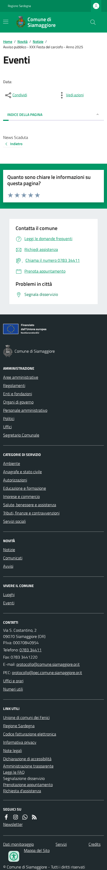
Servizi (61, 844)
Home (7, 41)
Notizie (38, 41)
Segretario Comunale (21, 435)
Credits (95, 844)
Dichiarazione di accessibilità (27, 759)
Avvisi (8, 566)
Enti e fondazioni (17, 394)
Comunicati (12, 558)
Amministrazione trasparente (28, 766)
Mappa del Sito (37, 850)
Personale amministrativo (25, 410)
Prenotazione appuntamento (28, 784)
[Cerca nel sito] (91, 22)
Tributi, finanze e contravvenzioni (31, 513)
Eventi (8, 603)
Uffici (7, 427)
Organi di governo (18, 402)
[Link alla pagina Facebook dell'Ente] (6, 817)
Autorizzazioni (15, 480)
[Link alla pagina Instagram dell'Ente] (15, 817)
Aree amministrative (20, 377)
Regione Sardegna (19, 6)
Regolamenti (14, 385)
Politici (8, 418)
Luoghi (9, 594)
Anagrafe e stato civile (22, 472)
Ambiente (11, 463)
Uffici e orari (13, 681)
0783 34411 (30, 650)
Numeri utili (13, 689)
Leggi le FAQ (14, 772)
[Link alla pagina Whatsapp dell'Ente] (25, 817)
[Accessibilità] (14, 856)
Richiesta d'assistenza (22, 791)
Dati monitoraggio (18, 844)
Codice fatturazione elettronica (29, 734)
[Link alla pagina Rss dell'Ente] (34, 817)
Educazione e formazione (24, 488)
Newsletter (13, 824)
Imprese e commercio (21, 496)
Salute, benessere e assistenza (29, 505)
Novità (22, 41)
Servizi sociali (14, 521)
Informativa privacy (19, 742)
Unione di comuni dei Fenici (26, 717)
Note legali (12, 750)
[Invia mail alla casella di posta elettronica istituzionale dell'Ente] (48, 664)
